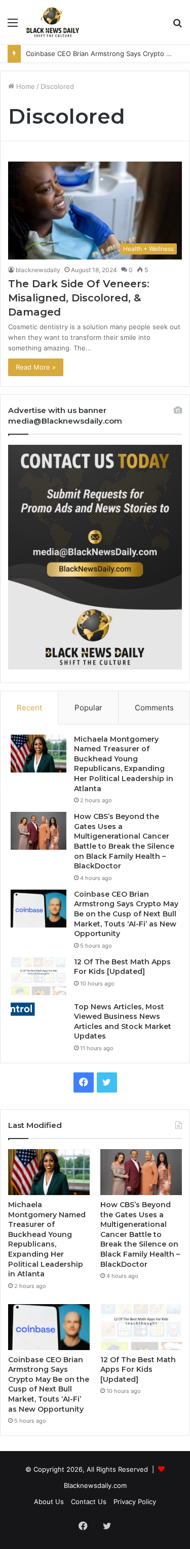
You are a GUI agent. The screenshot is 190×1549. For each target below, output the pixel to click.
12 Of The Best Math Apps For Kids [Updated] (122, 966)
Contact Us (88, 1502)
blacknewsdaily (38, 270)
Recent (29, 707)
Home (24, 86)
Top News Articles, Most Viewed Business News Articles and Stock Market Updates (122, 1021)
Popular (88, 707)
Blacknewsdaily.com (95, 1485)
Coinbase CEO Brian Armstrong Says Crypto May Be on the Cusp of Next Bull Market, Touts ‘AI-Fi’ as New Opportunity (126, 914)
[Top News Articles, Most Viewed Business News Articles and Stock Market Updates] (38, 1009)
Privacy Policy (134, 1502)
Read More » (36, 367)
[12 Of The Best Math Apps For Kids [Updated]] (38, 976)
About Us (49, 1502)
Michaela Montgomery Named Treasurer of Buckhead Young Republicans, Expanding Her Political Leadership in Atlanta (123, 764)
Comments (154, 707)
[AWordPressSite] (52, 22)
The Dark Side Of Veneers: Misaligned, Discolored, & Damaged (78, 298)
